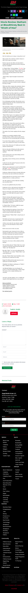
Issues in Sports (19, 456)
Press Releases (19, 552)
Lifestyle (16, 466)
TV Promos (18, 561)
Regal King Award (6, 562)
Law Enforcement (6, 556)
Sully (9, 168)
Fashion (17, 470)
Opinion (4, 437)
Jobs (4, 511)
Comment (4, 329)
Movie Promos (19, 546)
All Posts (14, 313)
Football (17, 449)
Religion (5, 449)
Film (4, 478)
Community (5, 538)
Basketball (18, 443)
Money (5, 514)
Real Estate (6, 520)
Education (6, 546)
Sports (16, 437)
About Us (16, 538)
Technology (6, 522)
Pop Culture (6, 491)
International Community (6, 549)
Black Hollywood (7, 470)
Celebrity (5, 444)
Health (17, 472)
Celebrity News (7, 476)
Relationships (19, 476)
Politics (5, 447)
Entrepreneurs (7, 509)
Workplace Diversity (6, 529)
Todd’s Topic (6, 456)
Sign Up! (14, 429)
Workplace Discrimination (7, 525)
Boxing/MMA (18, 445)
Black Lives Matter (6, 441)
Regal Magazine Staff (19, 557)
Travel (17, 479)
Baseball (17, 440)
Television (6, 502)
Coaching (18, 447)
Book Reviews (7, 544)
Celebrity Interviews (6, 473)
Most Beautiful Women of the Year (7, 485)
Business (4, 504)
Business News (7, 507)
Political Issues (7, 542)
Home (2, 31)
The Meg (21, 68)
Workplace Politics (6, 534)
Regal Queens (6, 567)
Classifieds (14, 588)
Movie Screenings (18, 549)
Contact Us (20, 585)
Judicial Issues (7, 552)
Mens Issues (18, 474)
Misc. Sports (18, 458)
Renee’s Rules (7, 451)
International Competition (19, 452)
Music (4, 489)
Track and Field (19, 462)
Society (5, 453)
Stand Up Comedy (5, 498)
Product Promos (19, 554)
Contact (4, 390)
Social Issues (6, 565)
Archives (16, 567)
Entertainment (6, 466)
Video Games (19, 464)
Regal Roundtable (6, 494)
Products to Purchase (6, 517)
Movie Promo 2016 (19, 543)
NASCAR (17, 460)
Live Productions (7, 480)
